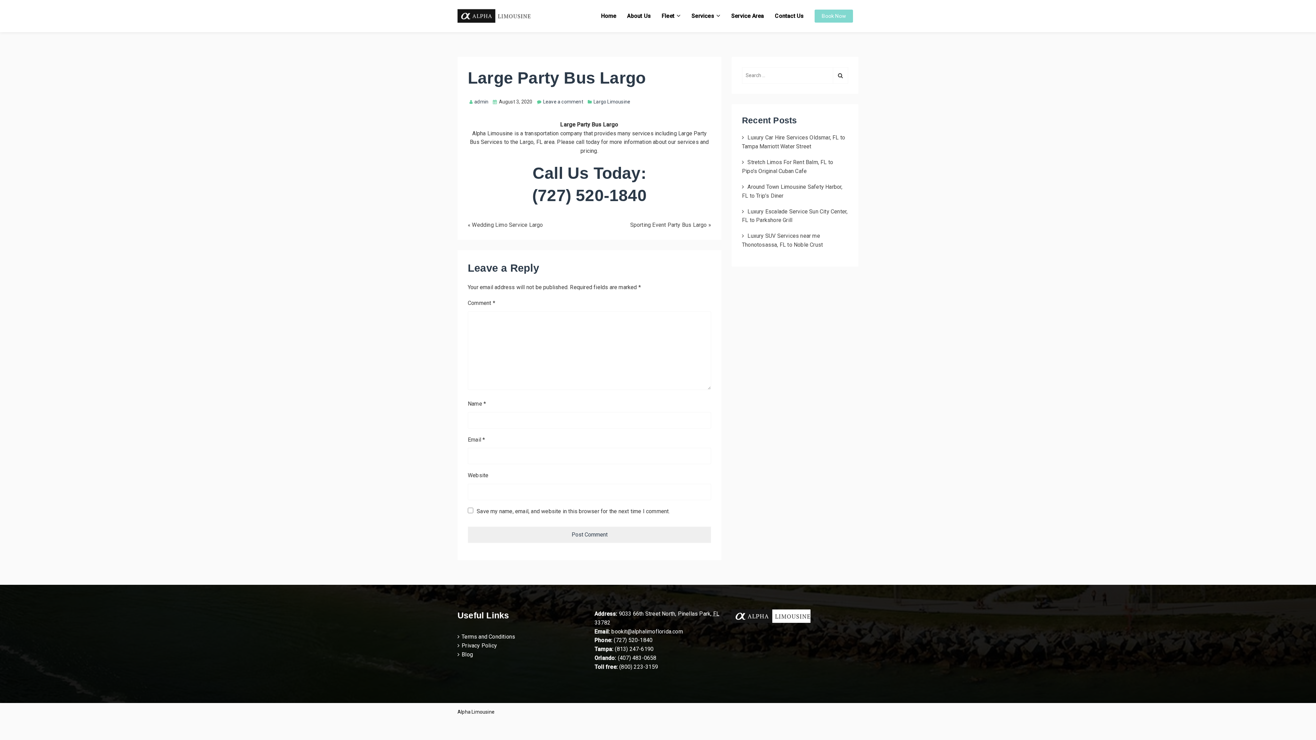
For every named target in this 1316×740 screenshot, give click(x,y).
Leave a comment (563, 101)
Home (609, 16)
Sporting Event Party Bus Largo (668, 225)
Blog (467, 654)
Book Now (834, 16)
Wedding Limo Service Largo (507, 225)
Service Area (747, 16)
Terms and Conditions (488, 636)
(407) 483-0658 (637, 658)
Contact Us (789, 16)
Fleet (668, 16)
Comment (481, 303)
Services (703, 16)
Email (476, 439)
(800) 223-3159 (638, 667)
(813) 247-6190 (634, 649)
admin (481, 101)
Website (478, 475)
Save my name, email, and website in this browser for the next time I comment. (573, 511)
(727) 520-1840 (633, 640)
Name (477, 403)
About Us (639, 16)
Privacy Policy (479, 645)
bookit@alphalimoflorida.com (646, 631)
